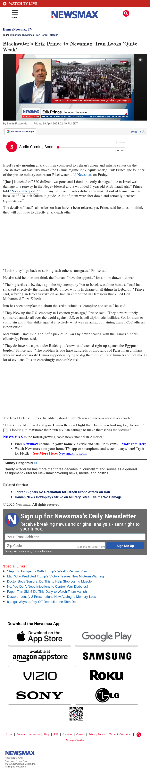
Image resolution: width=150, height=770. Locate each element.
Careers (80, 734)
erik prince (15, 35)
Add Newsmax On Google (22, 132)
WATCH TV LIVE (23, 3)
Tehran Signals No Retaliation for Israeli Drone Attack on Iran (62, 492)
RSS (56, 734)
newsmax (28, 35)
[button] (126, 13)
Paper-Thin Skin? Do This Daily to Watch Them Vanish (47, 591)
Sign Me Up (125, 546)
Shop (46, 734)
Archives (67, 734)
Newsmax (85, 174)
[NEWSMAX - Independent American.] (75, 15)
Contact (21, 734)
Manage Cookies (75, 740)
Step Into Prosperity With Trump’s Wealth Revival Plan (47, 571)
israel (45, 35)
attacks (54, 35)
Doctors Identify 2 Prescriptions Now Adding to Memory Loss (51, 597)
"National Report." (24, 190)
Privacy (9, 551)
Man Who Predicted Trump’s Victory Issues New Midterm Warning (55, 576)
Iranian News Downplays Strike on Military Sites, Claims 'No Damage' (68, 497)
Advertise (34, 734)
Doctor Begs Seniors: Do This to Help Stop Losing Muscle (49, 581)
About (9, 734)
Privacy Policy (97, 734)
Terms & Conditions (120, 734)
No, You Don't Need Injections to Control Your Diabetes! (47, 586)
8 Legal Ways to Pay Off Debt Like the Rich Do (41, 602)
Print (134, 131)
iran (38, 35)
